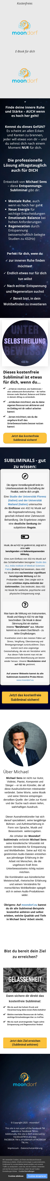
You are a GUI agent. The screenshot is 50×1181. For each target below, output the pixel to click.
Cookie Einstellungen (26, 1171)
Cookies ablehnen (15, 1176)
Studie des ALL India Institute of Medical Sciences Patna (25, 566)
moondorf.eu (29, 904)
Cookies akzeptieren (37, 1176)
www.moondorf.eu (25, 680)
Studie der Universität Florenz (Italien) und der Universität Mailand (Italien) (27, 500)
